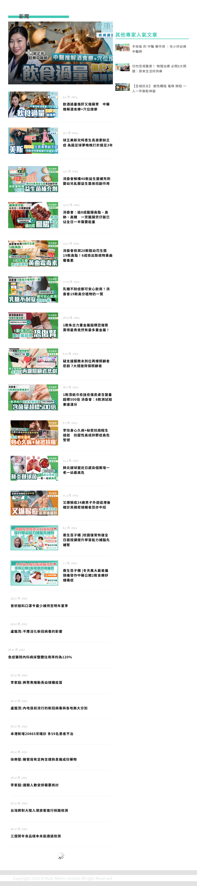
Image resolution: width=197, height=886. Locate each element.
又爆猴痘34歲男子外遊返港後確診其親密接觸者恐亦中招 (87, 505)
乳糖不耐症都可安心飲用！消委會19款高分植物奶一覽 (86, 291)
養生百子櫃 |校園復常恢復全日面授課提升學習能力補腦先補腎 (86, 540)
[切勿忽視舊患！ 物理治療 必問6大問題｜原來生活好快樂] (122, 66)
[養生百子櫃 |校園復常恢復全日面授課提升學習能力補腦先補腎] (34, 537)
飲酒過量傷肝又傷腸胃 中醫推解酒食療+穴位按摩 (86, 106)
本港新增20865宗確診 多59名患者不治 (42, 733)
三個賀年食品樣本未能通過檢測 (36, 836)
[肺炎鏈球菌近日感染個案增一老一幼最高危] (34, 467)
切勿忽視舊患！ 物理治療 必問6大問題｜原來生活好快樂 (159, 68)
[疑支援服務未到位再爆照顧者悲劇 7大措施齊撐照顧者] (33, 361)
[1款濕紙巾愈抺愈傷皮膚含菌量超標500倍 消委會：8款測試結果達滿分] (33, 397)
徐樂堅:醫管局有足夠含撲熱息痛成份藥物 (44, 759)
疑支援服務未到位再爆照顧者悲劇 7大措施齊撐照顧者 (86, 363)
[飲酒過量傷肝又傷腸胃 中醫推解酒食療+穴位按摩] (60, 53)
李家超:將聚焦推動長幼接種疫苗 (36, 682)
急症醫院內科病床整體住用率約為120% (40, 656)
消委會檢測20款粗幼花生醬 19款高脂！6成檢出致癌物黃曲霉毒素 (88, 255)
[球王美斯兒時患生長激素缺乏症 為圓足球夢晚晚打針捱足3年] (33, 140)
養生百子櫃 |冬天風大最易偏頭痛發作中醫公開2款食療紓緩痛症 (85, 575)
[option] (60, 53)
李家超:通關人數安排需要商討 (35, 784)
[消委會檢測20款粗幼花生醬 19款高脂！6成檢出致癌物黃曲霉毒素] (33, 253)
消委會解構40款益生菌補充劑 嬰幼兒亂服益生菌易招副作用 (88, 181)
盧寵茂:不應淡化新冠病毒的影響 (36, 631)
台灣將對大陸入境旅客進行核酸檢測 (39, 810)
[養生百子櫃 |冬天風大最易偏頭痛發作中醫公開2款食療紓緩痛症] (34, 572)
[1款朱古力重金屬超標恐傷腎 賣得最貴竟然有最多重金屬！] (33, 325)
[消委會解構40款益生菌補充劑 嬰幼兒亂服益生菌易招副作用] (33, 178)
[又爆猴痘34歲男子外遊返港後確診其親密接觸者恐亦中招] (34, 502)
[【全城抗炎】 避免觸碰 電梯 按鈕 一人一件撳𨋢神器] (122, 86)
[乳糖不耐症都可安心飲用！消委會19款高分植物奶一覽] (33, 289)
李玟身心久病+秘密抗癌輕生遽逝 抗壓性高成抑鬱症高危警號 (86, 435)
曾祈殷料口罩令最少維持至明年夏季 (39, 605)
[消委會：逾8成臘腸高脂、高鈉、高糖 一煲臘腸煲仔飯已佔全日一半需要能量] (33, 214)
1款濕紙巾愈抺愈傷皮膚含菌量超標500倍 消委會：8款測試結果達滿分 (87, 399)
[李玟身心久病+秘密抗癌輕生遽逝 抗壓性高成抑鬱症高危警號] (34, 432)
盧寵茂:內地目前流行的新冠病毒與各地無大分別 (49, 708)
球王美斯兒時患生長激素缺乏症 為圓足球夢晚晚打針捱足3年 (88, 142)
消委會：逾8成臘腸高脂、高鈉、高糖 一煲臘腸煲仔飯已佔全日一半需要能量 (86, 217)
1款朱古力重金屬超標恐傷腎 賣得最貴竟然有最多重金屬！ (87, 327)
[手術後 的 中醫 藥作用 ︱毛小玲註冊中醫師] (122, 47)
